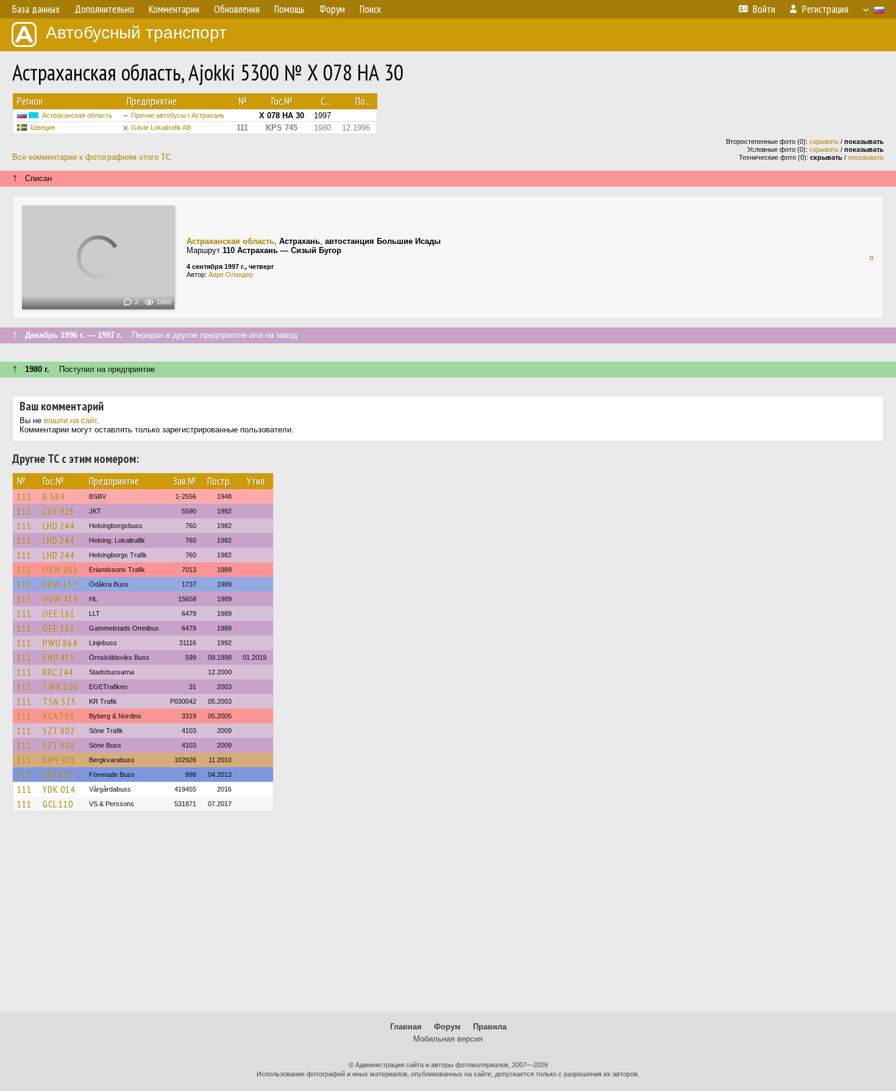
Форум (447, 1026)
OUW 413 (60, 599)
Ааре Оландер (230, 274)
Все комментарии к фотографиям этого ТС (91, 157)
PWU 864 (60, 643)
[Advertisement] (448, 917)
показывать (866, 157)
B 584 (54, 496)
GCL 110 (58, 804)
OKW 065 (60, 569)
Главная (406, 1026)
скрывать (824, 141)
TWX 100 (60, 687)
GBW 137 (60, 584)
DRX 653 (58, 774)
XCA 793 (58, 716)
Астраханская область (77, 115)
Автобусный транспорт (136, 32)
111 (24, 496)
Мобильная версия (448, 1038)
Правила (490, 1026)
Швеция (42, 127)
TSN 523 (59, 701)
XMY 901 (59, 760)
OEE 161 (59, 613)
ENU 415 (59, 657)
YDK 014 (59, 789)
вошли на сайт (70, 420)
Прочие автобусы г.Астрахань (177, 115)
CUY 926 (58, 511)
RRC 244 (58, 672)
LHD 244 (58, 526)
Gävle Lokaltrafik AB (161, 127)
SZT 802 (59, 730)
